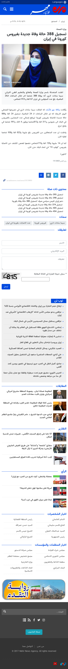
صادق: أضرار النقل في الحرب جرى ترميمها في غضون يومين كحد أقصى (34, 365)
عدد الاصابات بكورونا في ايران (18, 223)
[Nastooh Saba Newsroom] (61, 663)
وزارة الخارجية (26, 562)
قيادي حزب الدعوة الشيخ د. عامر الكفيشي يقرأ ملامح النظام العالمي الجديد (27, 416)
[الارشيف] (24, 620)
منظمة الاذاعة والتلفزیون (54, 562)
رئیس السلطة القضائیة (23, 519)
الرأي (63, 471)
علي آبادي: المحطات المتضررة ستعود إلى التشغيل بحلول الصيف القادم (34, 356)
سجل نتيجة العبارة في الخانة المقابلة (50, 274)
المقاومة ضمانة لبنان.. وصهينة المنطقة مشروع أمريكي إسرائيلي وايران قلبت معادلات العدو (29, 393)
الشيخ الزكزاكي (26, 537)
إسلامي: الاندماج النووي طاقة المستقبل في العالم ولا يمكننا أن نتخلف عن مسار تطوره (35, 329)
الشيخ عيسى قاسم (24, 531)
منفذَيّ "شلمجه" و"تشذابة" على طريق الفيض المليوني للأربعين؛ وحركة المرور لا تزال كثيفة (29, 447)
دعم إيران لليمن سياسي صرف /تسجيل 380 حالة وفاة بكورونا (37, 201)
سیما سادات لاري (57, 223)
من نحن (40, 646)
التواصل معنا (27, 646)
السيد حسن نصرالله (24, 525)
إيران (63, 21)
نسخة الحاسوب (34, 632)
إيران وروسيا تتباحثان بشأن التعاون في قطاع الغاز (40, 342)
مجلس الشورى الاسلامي (54, 556)
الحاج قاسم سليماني (56, 525)
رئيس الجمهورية (58, 537)
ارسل (6, 286)
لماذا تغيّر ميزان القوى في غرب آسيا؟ (36, 500)
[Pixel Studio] (53, 663)
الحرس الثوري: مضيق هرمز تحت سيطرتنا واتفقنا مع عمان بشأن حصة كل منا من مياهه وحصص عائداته (32, 374)
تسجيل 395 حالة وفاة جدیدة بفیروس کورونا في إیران (40, 194)
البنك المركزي (59, 568)
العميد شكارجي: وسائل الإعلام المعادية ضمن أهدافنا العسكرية (35, 348)
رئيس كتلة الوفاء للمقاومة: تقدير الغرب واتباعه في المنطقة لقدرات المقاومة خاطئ (27, 404)
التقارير (62, 429)
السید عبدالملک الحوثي (55, 531)
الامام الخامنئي (58, 519)
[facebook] (34, 620)
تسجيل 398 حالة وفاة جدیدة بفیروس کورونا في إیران (40, 198)
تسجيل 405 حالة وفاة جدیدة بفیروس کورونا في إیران (40, 208)
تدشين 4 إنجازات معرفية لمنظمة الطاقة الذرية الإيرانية (38, 336)
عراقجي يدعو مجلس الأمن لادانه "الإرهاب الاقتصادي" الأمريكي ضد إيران (33, 314)
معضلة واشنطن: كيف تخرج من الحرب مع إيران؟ (31, 476)
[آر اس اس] (29, 620)
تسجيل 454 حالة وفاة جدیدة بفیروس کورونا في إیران (40, 211)
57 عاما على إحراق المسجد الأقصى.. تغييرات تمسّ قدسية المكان (27, 435)
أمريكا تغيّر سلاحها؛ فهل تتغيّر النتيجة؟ (36, 488)
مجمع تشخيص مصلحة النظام (20, 556)
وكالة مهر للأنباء (53, 110)
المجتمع (54, 21)
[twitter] (39, 620)
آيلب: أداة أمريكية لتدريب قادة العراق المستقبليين (31, 457)
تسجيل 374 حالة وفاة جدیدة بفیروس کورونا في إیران (40, 204)
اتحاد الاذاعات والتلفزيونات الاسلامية (21, 569)
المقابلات (61, 386)
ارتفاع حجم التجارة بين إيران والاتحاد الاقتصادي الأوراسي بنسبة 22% (32, 306)
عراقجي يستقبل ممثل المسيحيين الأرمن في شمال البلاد (37, 321)
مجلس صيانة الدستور (23, 550)
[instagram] (44, 620)
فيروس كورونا (40, 223)
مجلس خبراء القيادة (56, 550)
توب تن (58, 301)
